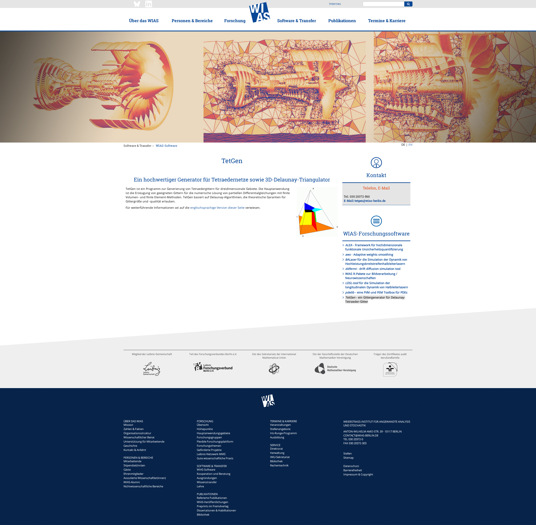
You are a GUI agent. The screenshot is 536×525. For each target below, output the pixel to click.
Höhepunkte (205, 429)
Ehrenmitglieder (133, 474)
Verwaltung (277, 453)
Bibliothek (203, 514)
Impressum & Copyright (358, 474)
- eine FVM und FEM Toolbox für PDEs (376, 292)
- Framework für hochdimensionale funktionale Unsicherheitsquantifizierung (374, 247)
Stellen (347, 453)
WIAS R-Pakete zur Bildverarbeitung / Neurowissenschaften (371, 276)
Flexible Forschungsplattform (215, 441)
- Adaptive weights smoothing (369, 254)
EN (410, 145)
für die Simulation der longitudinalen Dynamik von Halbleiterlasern (376, 285)
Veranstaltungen (280, 425)
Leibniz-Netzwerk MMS (211, 454)
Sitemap (348, 457)
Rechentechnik (279, 465)
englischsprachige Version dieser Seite (217, 208)
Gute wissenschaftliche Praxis (215, 458)
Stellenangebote (280, 429)
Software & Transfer (296, 20)
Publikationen (342, 20)
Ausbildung (277, 437)
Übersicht (203, 425)
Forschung (234, 20)
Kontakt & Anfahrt (135, 450)
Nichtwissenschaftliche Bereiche (143, 486)
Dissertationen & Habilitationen (216, 510)
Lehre (200, 486)
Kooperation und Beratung (213, 474)
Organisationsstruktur (137, 433)
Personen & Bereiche (192, 20)
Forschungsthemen (209, 446)
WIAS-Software (166, 146)
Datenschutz (351, 466)
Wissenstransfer (207, 482)
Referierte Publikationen (212, 498)
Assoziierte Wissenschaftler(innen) (145, 478)
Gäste (127, 469)
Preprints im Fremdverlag (212, 506)
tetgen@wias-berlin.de (369, 201)
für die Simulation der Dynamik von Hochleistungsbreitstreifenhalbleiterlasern (376, 261)
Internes (335, 4)
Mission (128, 425)
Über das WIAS (143, 20)
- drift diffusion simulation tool (373, 269)
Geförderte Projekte (209, 450)
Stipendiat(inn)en (134, 465)
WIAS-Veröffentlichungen (212, 502)
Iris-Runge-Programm (283, 433)
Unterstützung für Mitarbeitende (144, 441)
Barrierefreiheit (352, 470)
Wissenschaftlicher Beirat (139, 437)
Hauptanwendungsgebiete (213, 433)
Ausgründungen (207, 478)
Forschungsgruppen (209, 437)
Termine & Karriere (387, 20)
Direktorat (276, 448)
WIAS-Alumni (132, 482)
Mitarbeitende (132, 461)
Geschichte (130, 446)
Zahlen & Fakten (134, 429)
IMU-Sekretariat (280, 457)
